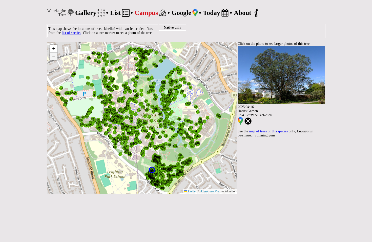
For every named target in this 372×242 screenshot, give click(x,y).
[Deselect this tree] (248, 124)
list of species (71, 33)
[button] (183, 124)
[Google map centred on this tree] (240, 124)
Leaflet (191, 191)
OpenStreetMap (210, 191)
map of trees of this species (268, 131)
